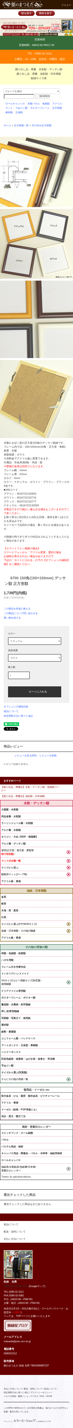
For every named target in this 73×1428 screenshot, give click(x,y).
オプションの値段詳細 (16, 706)
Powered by (8, 1421)
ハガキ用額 (7, 960)
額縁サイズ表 (39, 78)
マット (9, 108)
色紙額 (46, 103)
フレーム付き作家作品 (13, 966)
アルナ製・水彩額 (11, 830)
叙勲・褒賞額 (8, 1031)
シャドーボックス (11, 1052)
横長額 (9, 112)
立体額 (19, 112)
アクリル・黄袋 (9, 1102)
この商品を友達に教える (17, 608)
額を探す (26, 13)
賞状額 (5, 1024)
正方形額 (57, 108)
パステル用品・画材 (12, 1146)
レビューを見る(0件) (26, 755)
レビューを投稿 (48, 755)
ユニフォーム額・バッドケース (18, 1038)
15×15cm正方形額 (41, 125)
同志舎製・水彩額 (11, 816)
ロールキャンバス (15, 103)
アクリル (57, 103)
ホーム (7, 125)
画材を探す (45, 13)
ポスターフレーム (40, 108)
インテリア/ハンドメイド (15, 973)
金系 (3, 896)
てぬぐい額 (21, 108)
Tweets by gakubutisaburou (16, 1176)
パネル (5, 1139)
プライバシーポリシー (40, 1392)
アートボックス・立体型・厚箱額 (19, 1045)
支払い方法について (13, 1389)
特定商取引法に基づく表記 (18, 715)
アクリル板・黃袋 (11, 881)
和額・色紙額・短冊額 (13, 953)
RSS (42, 1396)
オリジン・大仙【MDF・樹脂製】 (19, 836)
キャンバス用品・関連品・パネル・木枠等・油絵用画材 (31, 1153)
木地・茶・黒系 (9, 910)
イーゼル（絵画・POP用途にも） (19, 1109)
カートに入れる (38, 691)
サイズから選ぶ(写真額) (14, 1072)
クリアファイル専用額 (13, 990)
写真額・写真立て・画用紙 (16, 1018)
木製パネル (34, 103)
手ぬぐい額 (7, 1065)
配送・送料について (33, 1389)
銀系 (3, 903)
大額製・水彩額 (9, 809)
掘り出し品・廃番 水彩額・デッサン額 (38, 69)
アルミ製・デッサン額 (13, 843)
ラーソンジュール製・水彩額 (17, 823)
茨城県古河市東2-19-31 (16, 1286)
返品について (11, 711)
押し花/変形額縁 (10, 1011)
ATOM (49, 1396)
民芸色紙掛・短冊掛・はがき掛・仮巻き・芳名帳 (28, 1058)
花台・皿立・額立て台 (13, 1116)
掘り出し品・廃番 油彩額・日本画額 (38, 73)
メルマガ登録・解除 (13, 1396)
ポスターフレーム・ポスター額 (18, 997)
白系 (3, 917)
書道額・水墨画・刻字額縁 (16, 1004)
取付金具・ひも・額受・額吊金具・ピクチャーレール (30, 1096)
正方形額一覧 (21, 125)
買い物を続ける (12, 617)
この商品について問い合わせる (21, 613)
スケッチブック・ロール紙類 (17, 1133)
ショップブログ (31, 1396)
